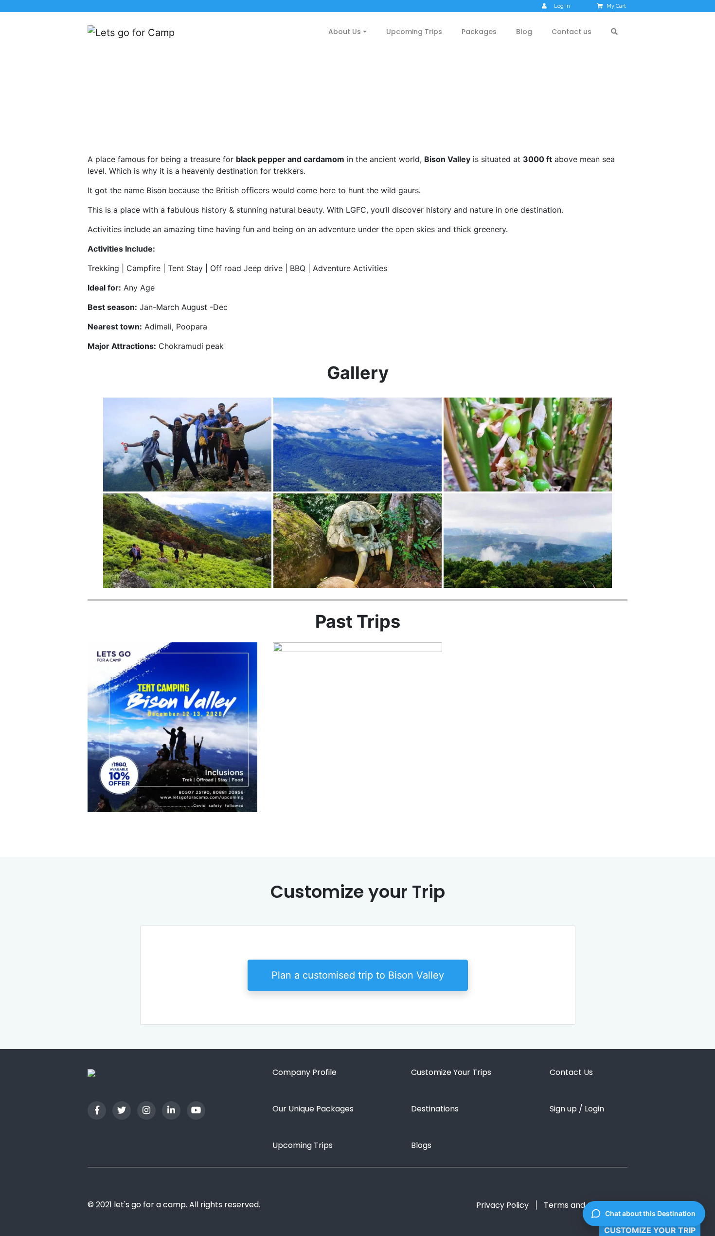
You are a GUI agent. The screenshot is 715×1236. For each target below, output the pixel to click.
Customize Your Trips (451, 1072)
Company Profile (304, 1072)
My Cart (616, 6)
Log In (562, 6)
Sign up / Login (577, 1108)
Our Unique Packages (313, 1108)
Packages (479, 31)
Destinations (435, 1108)
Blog (524, 31)
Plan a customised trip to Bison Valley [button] (357, 975)
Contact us (571, 31)
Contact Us (571, 1072)
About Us (344, 31)
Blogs (421, 1145)
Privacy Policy (502, 1205)
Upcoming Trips (414, 31)
